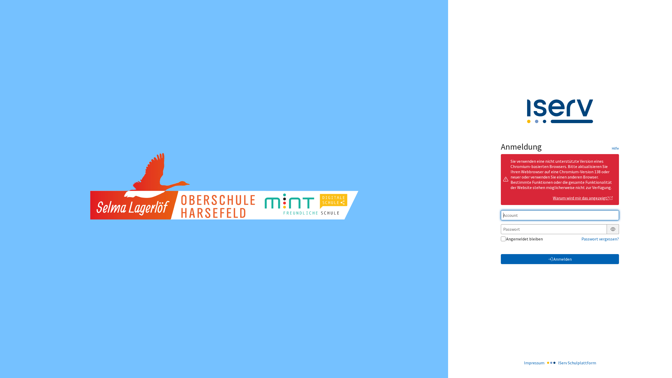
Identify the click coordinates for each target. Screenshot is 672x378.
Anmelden (562, 259)
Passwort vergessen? (600, 239)
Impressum (534, 362)
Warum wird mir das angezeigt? (581, 198)
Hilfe (615, 148)
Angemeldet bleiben (524, 239)
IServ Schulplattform (577, 362)
